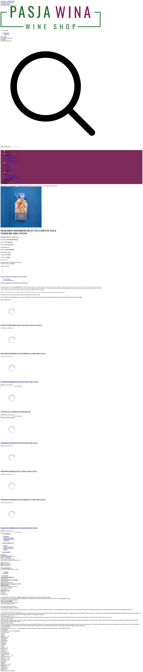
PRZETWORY (10, 160)
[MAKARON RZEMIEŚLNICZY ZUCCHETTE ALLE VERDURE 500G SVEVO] (21, 227)
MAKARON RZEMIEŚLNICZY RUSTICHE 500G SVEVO (19, 443)
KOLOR (9, 165)
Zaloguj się (6, 33)
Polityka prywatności (8, 537)
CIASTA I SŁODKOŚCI (13, 161)
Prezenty (6, 549)
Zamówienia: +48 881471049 (8, 1)
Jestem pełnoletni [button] (5, 606)
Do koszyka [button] (19, 386)
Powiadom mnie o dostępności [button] (8, 263)
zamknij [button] (2, 633)
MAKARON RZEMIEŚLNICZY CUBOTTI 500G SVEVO (19, 471)
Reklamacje (6, 540)
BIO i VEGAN (10, 169)
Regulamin (6, 536)
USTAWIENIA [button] (4, 629)
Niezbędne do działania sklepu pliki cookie (12, 611)
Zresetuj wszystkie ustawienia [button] (8, 670)
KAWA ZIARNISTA (12, 175)
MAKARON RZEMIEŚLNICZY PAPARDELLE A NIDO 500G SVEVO (23, 353)
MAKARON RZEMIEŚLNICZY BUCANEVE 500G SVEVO (19, 382)
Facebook (6, 572)
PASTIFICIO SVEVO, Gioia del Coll (10, 237)
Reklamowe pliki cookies (7, 623)
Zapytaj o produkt (5, 276)
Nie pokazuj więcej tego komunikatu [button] (9, 599)
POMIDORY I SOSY (12, 157)
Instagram (6, 573)
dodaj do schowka (5, 266)
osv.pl (49, 597)
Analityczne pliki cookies (7, 618)
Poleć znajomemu (13, 276)
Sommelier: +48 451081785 (7, 2)
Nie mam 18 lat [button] (12, 606)
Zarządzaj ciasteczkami (22, 597)
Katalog (5, 545)
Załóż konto (6, 34)
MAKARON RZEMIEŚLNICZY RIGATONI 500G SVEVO (19, 528)
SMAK (8, 168)
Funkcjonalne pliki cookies (7, 616)
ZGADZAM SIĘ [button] (5, 632)
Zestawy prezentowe (8, 547)
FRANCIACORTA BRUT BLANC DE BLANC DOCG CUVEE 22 (21, 325)
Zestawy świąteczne (8, 548)
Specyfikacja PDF (22, 276)
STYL (8, 167)
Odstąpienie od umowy (9, 539)
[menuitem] (54, 151)
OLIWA (8, 159)
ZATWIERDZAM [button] (5, 627)
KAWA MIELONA (11, 176)
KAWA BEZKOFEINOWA (13, 178)
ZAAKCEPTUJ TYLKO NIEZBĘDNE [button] (10, 631)
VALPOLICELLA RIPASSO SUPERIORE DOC (16, 412)
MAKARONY (10, 156)
